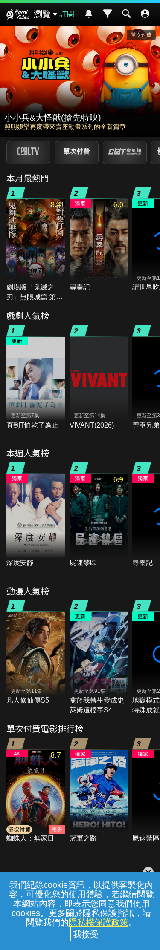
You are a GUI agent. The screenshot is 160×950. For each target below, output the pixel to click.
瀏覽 (42, 14)
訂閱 (66, 13)
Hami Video (17, 15)
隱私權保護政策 (98, 922)
